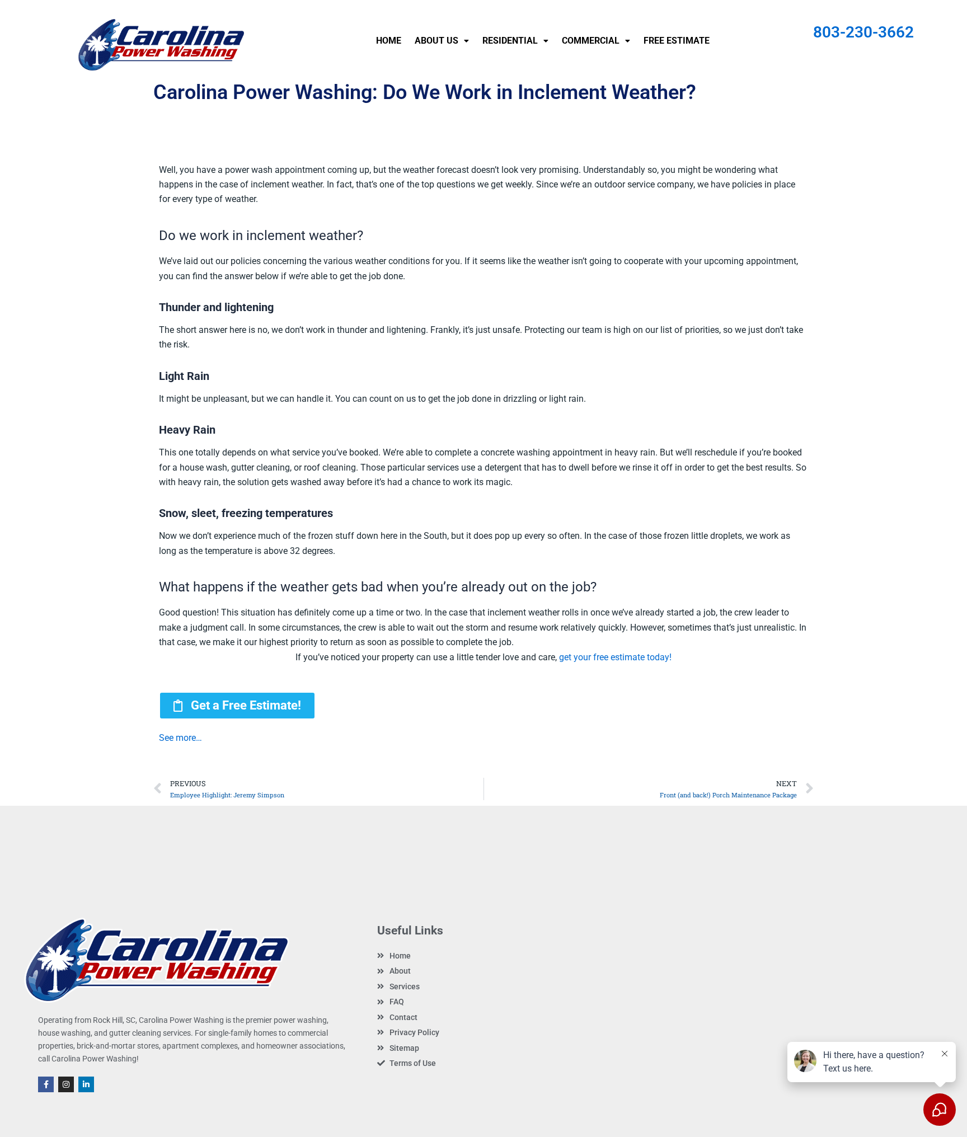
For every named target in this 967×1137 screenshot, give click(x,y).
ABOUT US (436, 40)
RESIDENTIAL (510, 40)
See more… (180, 737)
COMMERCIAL (590, 40)
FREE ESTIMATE (677, 40)
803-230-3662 (863, 32)
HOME (388, 40)
